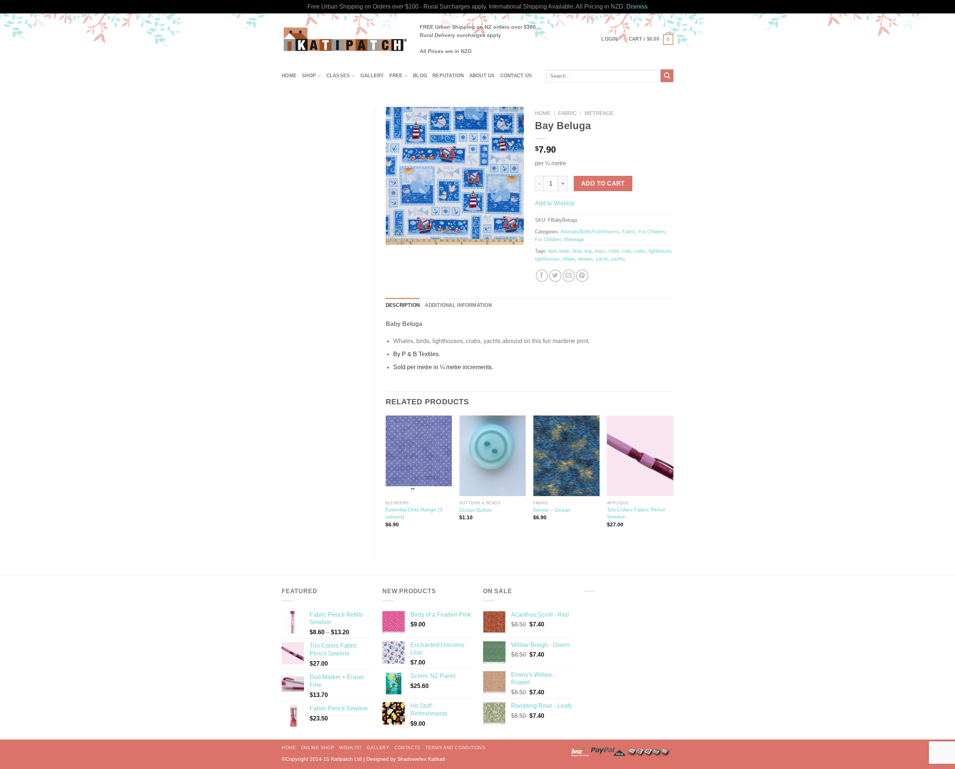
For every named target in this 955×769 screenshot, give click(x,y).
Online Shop (317, 747)
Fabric (567, 113)
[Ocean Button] (492, 455)
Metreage (599, 113)
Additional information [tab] (458, 305)
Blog (420, 75)
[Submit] (667, 75)
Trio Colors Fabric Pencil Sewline (636, 513)
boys (600, 251)
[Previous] (386, 481)
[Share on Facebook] (542, 276)
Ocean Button (475, 510)
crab (626, 251)
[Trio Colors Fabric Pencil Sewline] (640, 455)
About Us (482, 75)
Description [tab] (403, 305)
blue (577, 251)
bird (552, 251)
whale (569, 259)
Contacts (407, 747)
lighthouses (547, 259)
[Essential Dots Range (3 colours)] (418, 455)
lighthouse (660, 251)
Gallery (372, 75)
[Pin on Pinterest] (582, 276)
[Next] (673, 481)
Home (289, 75)
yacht (602, 259)
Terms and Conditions (455, 747)
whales (585, 259)
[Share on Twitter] (555, 276)
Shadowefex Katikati (421, 759)
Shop (309, 75)
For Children (652, 231)
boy (588, 251)
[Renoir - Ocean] (566, 455)
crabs (640, 251)
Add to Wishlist (554, 203)
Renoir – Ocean (551, 510)
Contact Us (516, 75)
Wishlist (350, 747)
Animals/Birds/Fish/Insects (590, 231)
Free (396, 75)
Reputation (448, 75)
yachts (618, 259)
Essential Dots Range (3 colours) (413, 513)
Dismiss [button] (637, 6)
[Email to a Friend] (569, 276)
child (613, 251)
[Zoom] (395, 236)
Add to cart (603, 183)
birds (564, 251)
